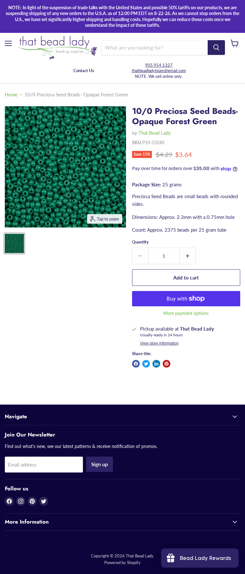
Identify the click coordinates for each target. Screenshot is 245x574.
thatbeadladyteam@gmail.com (159, 70)
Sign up (99, 464)
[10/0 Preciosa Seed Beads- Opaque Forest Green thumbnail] (14, 243)
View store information (159, 343)
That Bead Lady (154, 133)
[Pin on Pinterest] (166, 364)
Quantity (140, 242)
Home (11, 94)
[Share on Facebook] (136, 364)
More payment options (186, 313)
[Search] (216, 47)
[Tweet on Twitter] (146, 364)
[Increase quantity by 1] (188, 256)
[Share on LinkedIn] (156, 364)
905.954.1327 (159, 65)
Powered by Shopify (122, 562)
